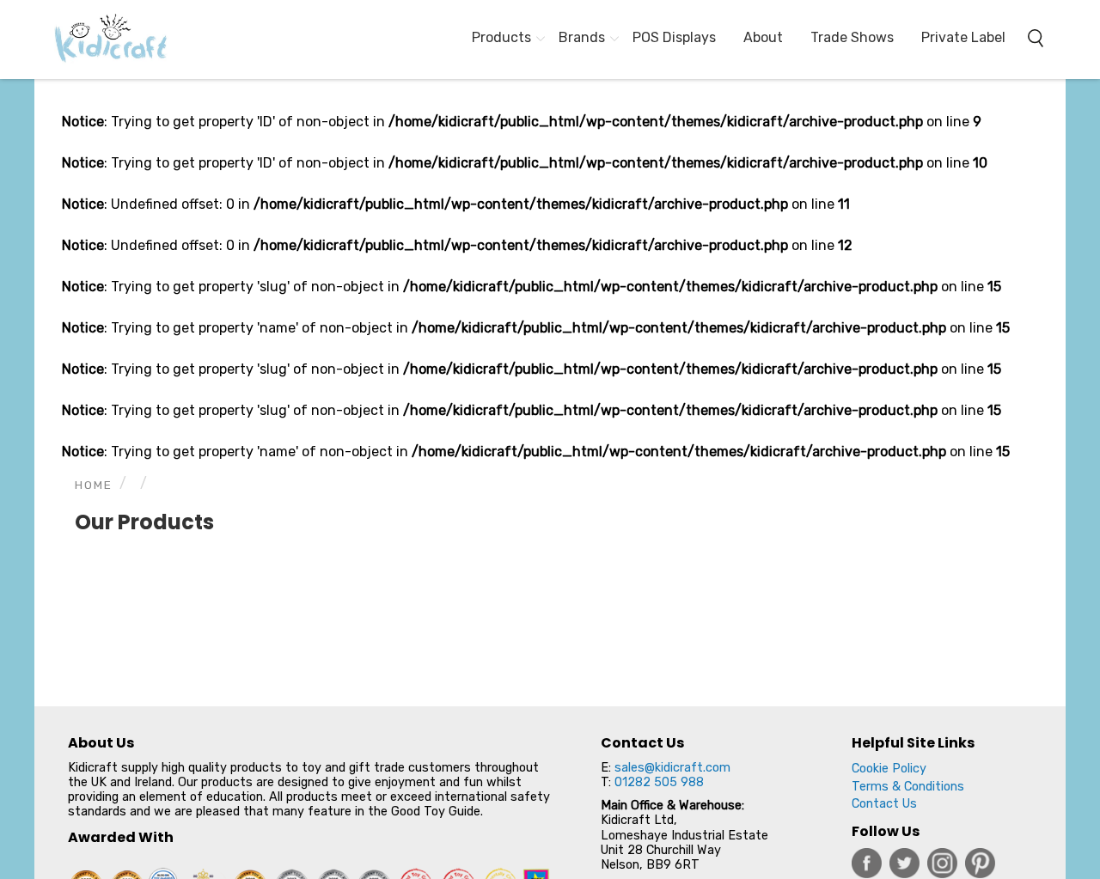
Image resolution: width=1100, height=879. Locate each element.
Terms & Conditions (908, 786)
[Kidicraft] (103, 39)
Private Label (963, 37)
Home (94, 484)
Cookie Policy (889, 768)
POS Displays (674, 37)
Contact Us (884, 804)
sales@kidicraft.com (672, 767)
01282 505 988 (659, 782)
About (763, 37)
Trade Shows (852, 37)
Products (501, 37)
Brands (582, 37)
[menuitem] (103, 39)
